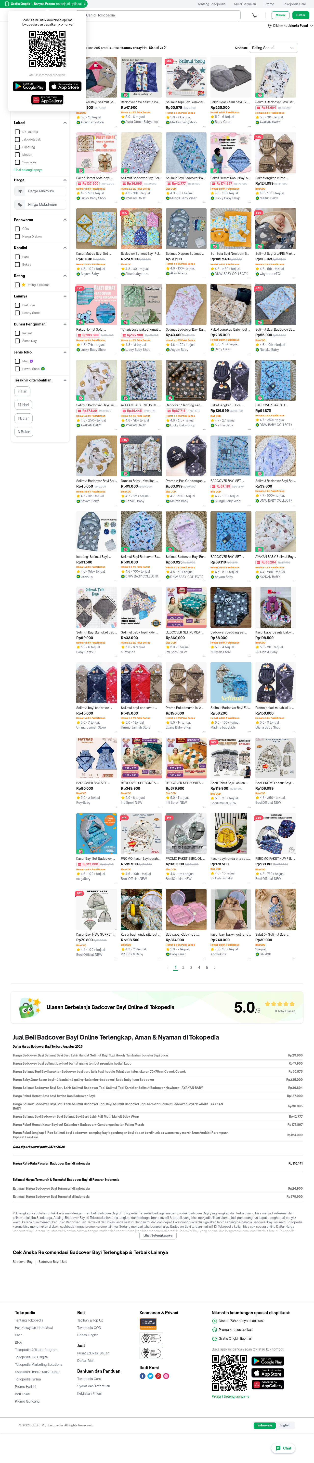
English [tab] (285, 1425)
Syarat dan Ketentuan (93, 1386)
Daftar (300, 15)
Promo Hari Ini (25, 1387)
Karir (18, 1335)
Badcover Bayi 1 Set (53, 1262)
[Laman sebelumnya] (167, 968)
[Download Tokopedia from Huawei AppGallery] (267, 1385)
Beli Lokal (22, 1394)
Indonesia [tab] (265, 1425)
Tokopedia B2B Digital (32, 1357)
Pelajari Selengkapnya (228, 1397)
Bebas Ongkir (87, 1335)
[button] (290, 25)
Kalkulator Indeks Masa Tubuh (38, 1372)
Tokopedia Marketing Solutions (38, 1364)
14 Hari (23, 405)
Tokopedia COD (89, 1328)
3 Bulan (24, 432)
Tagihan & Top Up (90, 1320)
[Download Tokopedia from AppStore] (267, 1373)
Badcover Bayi (23, 1262)
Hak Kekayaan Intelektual (34, 1328)
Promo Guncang (27, 1401)
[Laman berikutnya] (215, 968)
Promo (269, 4)
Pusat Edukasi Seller (93, 1353)
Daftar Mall (85, 1361)
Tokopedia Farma (28, 1379)
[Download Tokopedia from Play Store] (267, 1361)
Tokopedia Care (294, 4)
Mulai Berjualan (245, 4)
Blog (18, 1342)
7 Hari (22, 391)
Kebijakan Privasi (89, 1393)
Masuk (280, 15)
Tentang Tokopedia (211, 4)
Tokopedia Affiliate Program (36, 1350)
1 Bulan (23, 418)
